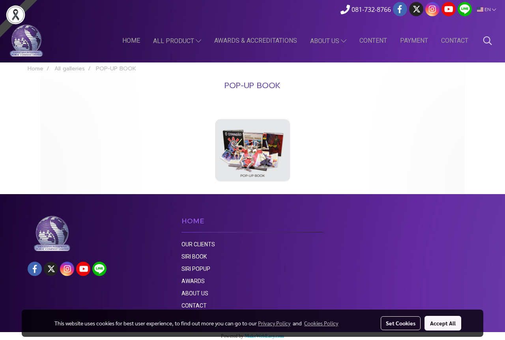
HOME (131, 40)
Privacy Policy (274, 323)
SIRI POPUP (195, 269)
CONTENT (373, 40)
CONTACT (454, 40)
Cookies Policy (321, 323)
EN (487, 9)
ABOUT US (325, 41)
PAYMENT (414, 40)
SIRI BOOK (194, 256)
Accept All (443, 323)
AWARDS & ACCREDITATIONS (255, 40)
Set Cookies (400, 323)
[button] (487, 40)
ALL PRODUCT (174, 41)
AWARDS (193, 281)
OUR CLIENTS (198, 244)
